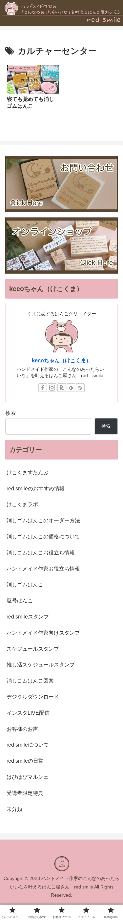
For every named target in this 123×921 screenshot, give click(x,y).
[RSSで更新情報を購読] (80, 387)
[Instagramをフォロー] (52, 387)
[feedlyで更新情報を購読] (71, 387)
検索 (10, 413)
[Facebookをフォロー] (42, 387)
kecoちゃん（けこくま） (61, 360)
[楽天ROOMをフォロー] (61, 387)
